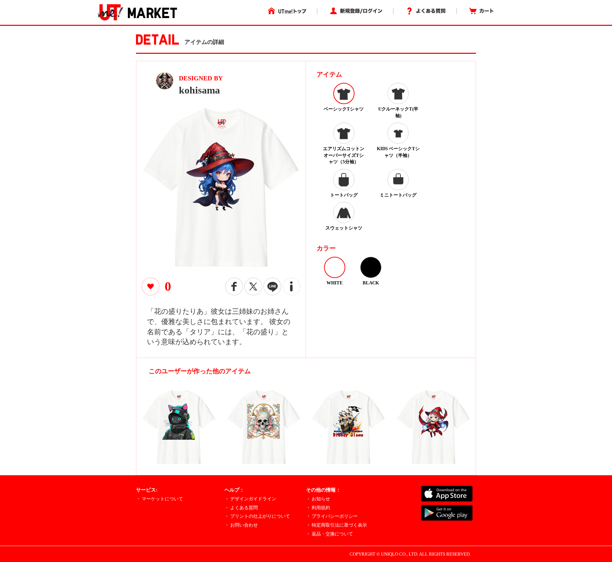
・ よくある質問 (241, 507)
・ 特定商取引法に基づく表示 (336, 525)
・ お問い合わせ (241, 525)
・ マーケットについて (159, 498)
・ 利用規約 (318, 507)
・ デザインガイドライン (250, 498)
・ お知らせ (318, 498)
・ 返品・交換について (329, 534)
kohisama (199, 90)
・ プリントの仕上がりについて (257, 516)
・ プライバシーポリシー (332, 516)
